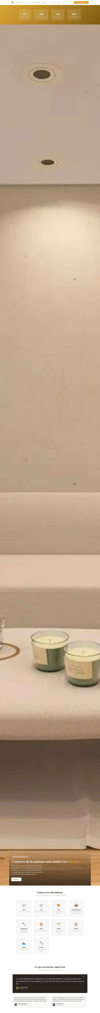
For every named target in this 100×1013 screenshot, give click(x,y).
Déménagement (36, 2)
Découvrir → (16, 879)
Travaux (69, 2)
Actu (22, 2)
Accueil (18, 2)
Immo (50, 2)
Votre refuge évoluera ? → (81, 2)
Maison (59, 2)
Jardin (54, 2)
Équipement (44, 2)
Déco (30, 2)
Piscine (64, 2)
